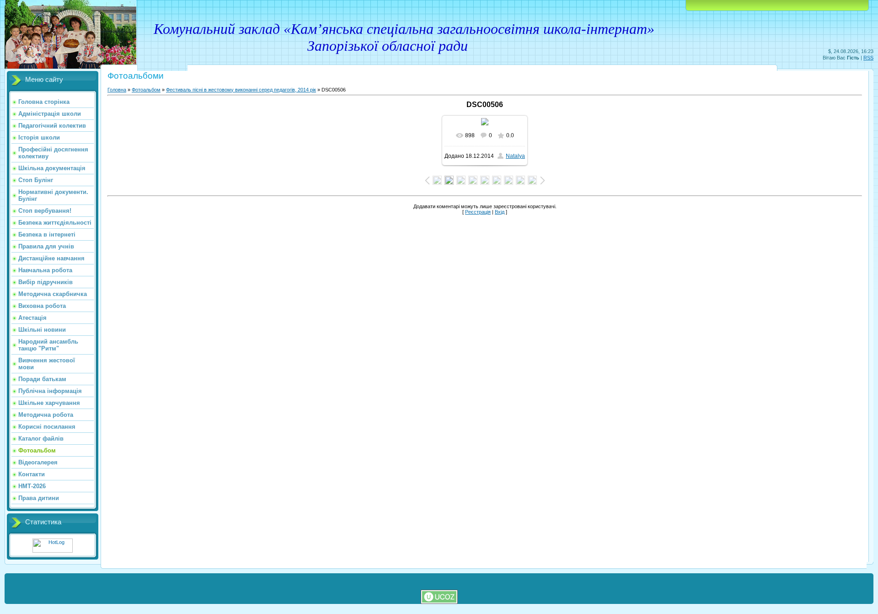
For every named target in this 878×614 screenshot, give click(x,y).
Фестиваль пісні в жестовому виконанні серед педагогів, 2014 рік (241, 89)
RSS (868, 57)
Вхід (499, 212)
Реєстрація (478, 212)
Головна (116, 89)
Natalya (515, 156)
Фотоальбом (146, 89)
